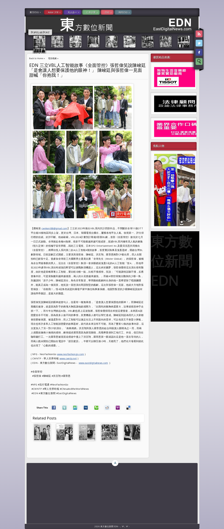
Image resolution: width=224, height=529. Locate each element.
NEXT (218, 52)
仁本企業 (91, 12)
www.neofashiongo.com (70, 354)
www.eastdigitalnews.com (93, 362)
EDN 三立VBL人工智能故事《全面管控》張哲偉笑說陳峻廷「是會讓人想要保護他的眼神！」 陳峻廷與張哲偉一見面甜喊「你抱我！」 (87, 70)
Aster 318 (53, 12)
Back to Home (36, 58)
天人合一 (72, 12)
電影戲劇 (52, 58)
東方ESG (34, 12)
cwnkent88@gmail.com (54, 228)
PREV (5, 52)
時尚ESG (123, 12)
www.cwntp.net (68, 358)
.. (121, 526)
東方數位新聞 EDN (172, 260)
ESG (107, 12)
